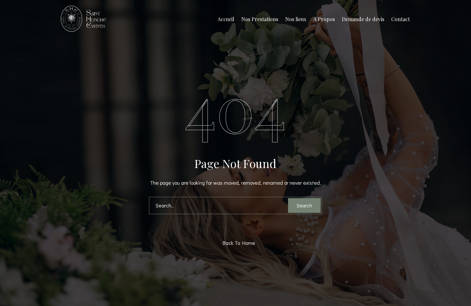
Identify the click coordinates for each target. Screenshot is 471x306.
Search (304, 205)
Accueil (226, 19)
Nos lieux (295, 19)
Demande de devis (363, 19)
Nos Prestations (259, 19)
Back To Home (237, 242)
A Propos (324, 19)
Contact (400, 19)
